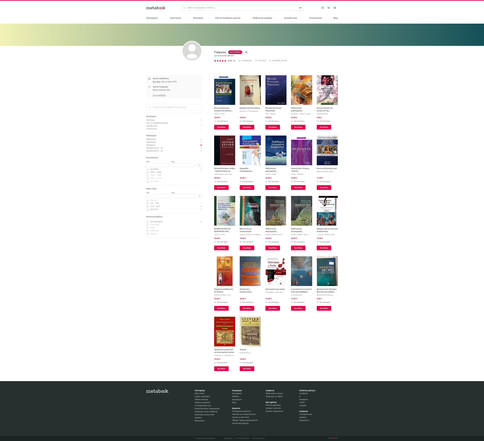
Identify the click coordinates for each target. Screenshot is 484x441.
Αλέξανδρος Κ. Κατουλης (223, 174)
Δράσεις (198, 418)
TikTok (302, 402)
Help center (199, 393)
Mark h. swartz (219, 114)
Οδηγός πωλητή (201, 399)
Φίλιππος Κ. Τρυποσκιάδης (249, 111)
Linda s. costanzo (297, 174)
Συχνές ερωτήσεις (202, 396)
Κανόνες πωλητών (273, 408)
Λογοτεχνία (175, 18)
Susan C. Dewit (270, 174)
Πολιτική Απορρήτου (243, 438)
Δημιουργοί (237, 399)
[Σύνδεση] (335, 8)
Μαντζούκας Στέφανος (325, 295)
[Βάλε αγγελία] (323, 8)
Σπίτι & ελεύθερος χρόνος (227, 18)
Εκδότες (235, 396)
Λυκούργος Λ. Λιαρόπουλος (224, 355)
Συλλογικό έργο (296, 295)
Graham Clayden (220, 295)
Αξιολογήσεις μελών (274, 393)
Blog (234, 402)
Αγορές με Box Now (240, 417)
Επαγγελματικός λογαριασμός (207, 409)
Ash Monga (256, 234)
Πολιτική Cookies (259, 438)
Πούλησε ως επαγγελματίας (244, 414)
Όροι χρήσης (229, 438)
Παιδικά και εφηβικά (262, 18)
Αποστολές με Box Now (204, 415)
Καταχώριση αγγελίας (241, 411)
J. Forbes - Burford (323, 234)
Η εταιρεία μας (305, 414)
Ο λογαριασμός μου (203, 406)
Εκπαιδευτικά (290, 18)
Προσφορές (152, 18)
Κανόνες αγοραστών (274, 411)
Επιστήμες (198, 18)
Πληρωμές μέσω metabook (206, 412)
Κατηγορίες (237, 393)
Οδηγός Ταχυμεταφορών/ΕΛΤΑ (245, 420)
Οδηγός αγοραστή (202, 402)
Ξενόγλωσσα (315, 18)
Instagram (303, 399)
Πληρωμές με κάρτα (274, 396)
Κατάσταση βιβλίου (240, 423)
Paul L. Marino (270, 114)
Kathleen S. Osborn (298, 114)
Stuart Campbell (246, 234)
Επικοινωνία (199, 421)
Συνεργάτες (304, 420)
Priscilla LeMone (271, 234)
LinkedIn (303, 406)
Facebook (303, 393)
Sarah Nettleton (322, 114)
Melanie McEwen (323, 171)
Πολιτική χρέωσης (273, 405)
